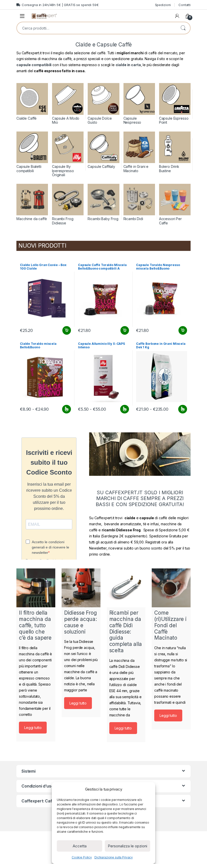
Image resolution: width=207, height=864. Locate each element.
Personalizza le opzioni (127, 846)
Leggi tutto (32, 727)
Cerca (183, 28)
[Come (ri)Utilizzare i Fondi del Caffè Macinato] (171, 587)
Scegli (66, 409)
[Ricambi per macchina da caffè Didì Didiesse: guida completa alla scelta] (126, 587)
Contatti (184, 5)
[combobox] (96, 28)
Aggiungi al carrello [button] (64, 330)
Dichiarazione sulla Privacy (113, 857)
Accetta (80, 846)
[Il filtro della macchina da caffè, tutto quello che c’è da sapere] (35, 587)
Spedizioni (163, 5)
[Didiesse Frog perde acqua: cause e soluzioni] (81, 587)
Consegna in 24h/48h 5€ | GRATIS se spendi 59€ (60, 5)
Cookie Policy (82, 857)
